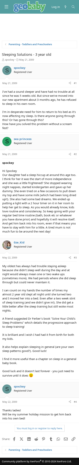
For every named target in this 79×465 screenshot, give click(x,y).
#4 (75, 401)
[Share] (69, 83)
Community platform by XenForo (37, 461)
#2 (75, 154)
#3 (75, 257)
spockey (9, 59)
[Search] (73, 7)
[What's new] (65, 7)
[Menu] (6, 7)
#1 (75, 83)
